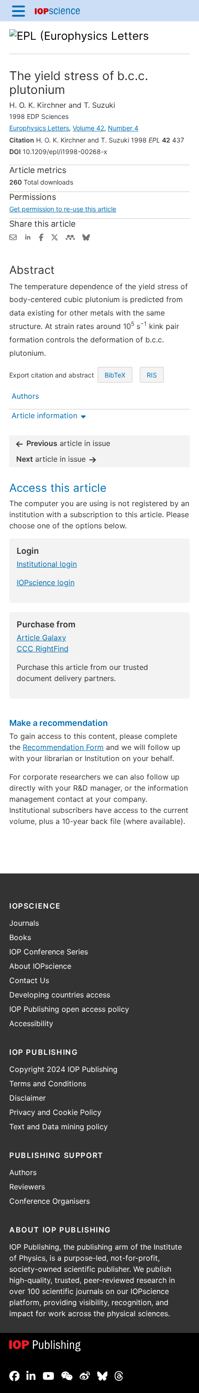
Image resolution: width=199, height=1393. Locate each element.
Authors (23, 1172)
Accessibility (31, 1023)
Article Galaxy (41, 637)
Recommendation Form (63, 747)
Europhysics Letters (39, 128)
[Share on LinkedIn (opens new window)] (27, 236)
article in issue (68, 443)
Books (20, 937)
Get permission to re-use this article (62, 209)
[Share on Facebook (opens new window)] (41, 236)
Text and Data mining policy (58, 1126)
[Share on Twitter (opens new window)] (54, 236)
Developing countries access (59, 994)
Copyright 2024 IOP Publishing (63, 1069)
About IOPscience (40, 966)
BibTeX (115, 375)
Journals (24, 923)
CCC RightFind (42, 648)
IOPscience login (46, 582)
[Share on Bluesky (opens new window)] (86, 236)
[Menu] (18, 10)
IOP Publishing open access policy (69, 1009)
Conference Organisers (49, 1201)
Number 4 (123, 128)
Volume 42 (88, 128)
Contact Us (29, 980)
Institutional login (47, 564)
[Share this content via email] (13, 236)
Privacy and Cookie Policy (55, 1112)
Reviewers (27, 1186)
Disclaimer (27, 1097)
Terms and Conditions (47, 1083)
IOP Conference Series (48, 951)
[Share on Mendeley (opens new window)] (70, 236)
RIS (152, 375)
